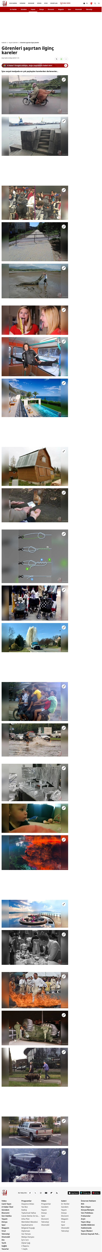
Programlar (26, 1201)
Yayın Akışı (85, 1222)
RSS (82, 1204)
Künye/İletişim (87, 1210)
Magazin (61, 9)
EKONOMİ (31, 3)
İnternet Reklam (88, 1201)
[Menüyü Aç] (99, 3)
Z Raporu (25, 1246)
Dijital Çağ (25, 1243)
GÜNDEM (22, 3)
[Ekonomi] (77, 3)
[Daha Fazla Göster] (66, 59)
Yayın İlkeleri (87, 1231)
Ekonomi (51, 9)
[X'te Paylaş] (57, 59)
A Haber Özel (7, 1207)
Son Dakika (7, 1216)
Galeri (63, 1201)
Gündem (24, 9)
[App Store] (73, 1193)
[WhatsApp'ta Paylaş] (61, 59)
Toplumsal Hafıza (28, 1213)
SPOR (46, 3)
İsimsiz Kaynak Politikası (90, 1234)
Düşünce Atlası (27, 1204)
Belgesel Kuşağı (28, 1228)
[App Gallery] (96, 1193)
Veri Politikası (87, 1213)
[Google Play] (85, 1193)
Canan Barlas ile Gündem (31, 1216)
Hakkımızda (86, 1228)
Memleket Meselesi (29, 1222)
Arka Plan (25, 1219)
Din (3, 1240)
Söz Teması (26, 1234)
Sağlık (4, 1246)
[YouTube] (46, 1193)
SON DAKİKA (13, 3)
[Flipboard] (51, 1193)
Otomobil (78, 9)
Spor (69, 9)
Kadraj (24, 1210)
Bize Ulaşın (86, 1207)
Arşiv (83, 1219)
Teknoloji (89, 9)
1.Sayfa (24, 1249)
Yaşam (33, 9)
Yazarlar (5, 1249)
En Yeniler (13, 9)
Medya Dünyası (27, 1237)
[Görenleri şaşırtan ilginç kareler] (35, 94)
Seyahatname (27, 1225)
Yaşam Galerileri (13, 42)
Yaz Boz (24, 1207)
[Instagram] (41, 1193)
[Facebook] (30, 1193)
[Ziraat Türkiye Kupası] (91, 3)
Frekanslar (86, 1216)
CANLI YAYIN (66, 3)
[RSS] (57, 1193)
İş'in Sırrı (25, 1240)
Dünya (41, 9)
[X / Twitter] (35, 1193)
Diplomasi (25, 1231)
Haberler (4, 42)
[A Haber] (4, 3)
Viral (4, 1231)
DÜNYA (39, 3)
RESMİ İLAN (53, 3)
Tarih (4, 1243)
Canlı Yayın (6, 1204)
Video (4, 1201)
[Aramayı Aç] (95, 3)
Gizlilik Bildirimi (88, 1225)
